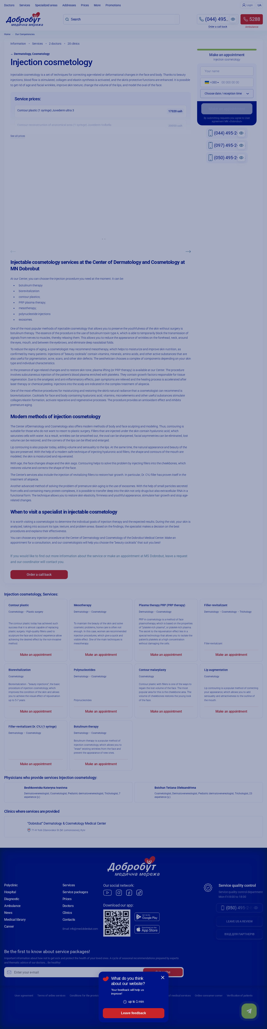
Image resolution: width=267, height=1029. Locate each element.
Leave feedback (133, 1013)
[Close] (162, 977)
